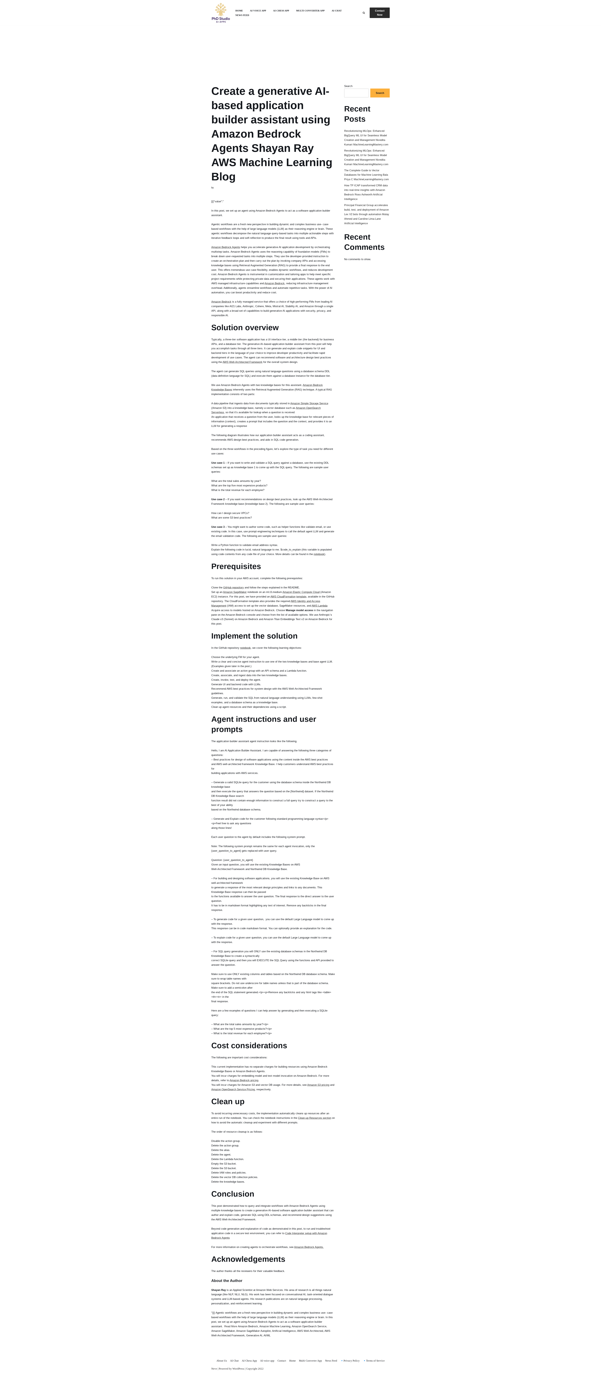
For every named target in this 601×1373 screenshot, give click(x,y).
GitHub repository (233, 587)
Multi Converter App (310, 10)
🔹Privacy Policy (350, 1360)
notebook (319, 554)
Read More (230, 1326)
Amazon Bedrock (275, 283)
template (301, 596)
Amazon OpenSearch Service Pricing (233, 1089)
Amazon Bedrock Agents (225, 247)
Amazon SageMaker (235, 592)
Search (348, 86)
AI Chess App (281, 10)
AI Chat (337, 10)
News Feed (242, 15)
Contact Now (379, 12)
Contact (281, 1360)
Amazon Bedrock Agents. (309, 1247)
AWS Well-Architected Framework (242, 362)
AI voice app (258, 10)
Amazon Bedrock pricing (244, 1080)
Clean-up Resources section (314, 1117)
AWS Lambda (319, 605)
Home (239, 10)
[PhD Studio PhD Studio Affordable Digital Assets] (220, 13)
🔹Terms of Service (374, 1360)
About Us (221, 1360)
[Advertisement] (300, 51)
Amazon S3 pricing (318, 1084)
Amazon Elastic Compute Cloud (301, 592)
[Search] (364, 13)
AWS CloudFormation (282, 596)
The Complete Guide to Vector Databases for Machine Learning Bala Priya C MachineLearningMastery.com (366, 175)
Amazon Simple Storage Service (309, 403)
